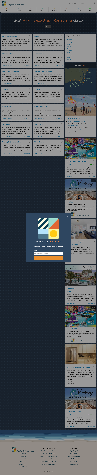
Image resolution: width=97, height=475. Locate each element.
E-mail (35, 250)
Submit (48, 258)
